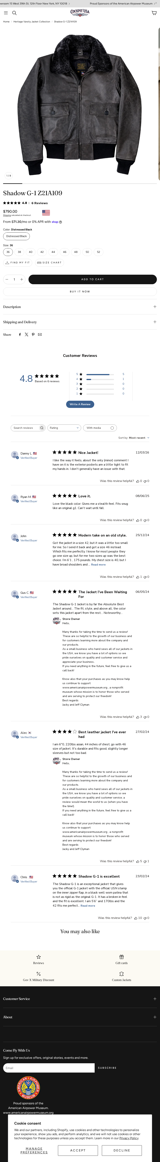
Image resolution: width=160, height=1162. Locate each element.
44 (53, 252)
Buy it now (80, 291)
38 (19, 252)
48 (76, 252)
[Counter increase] (21, 279)
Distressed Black (16, 236)
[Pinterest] (33, 334)
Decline (122, 1150)
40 (30, 252)
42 (42, 252)
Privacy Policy (129, 1138)
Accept (78, 1150)
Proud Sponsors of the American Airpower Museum (102, 3)
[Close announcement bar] (156, 3)
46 (64, 252)
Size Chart (52, 262)
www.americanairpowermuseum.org (28, 1112)
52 (98, 252)
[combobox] (64, 427)
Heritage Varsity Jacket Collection (31, 21)
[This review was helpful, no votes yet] (137, 481)
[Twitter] (26, 334)
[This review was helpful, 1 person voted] (137, 577)
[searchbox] (24, 428)
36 (8, 252)
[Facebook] (20, 334)
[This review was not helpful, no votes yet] (145, 481)
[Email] (40, 334)
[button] (6, 13)
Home (6, 21)
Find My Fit (20, 262)
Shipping (7, 215)
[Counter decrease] (6, 279)
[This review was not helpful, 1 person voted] (145, 861)
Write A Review (80, 404)
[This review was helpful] (137, 717)
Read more (98, 564)
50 (87, 252)
